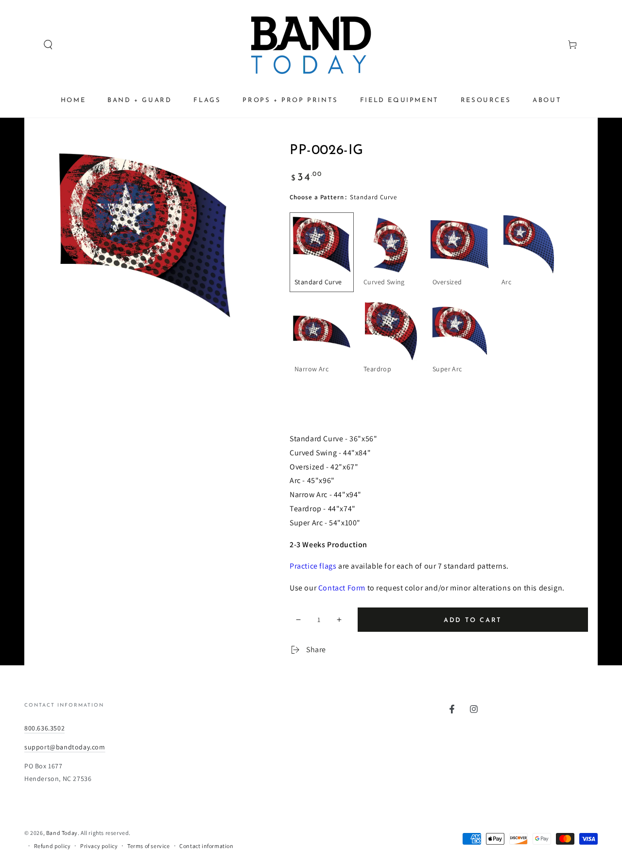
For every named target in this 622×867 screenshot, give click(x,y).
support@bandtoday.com (64, 747)
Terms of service (148, 846)
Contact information (206, 846)
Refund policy (52, 846)
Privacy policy (99, 846)
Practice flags (313, 566)
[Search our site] (29, 44)
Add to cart (473, 620)
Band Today (62, 832)
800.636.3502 (44, 728)
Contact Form (341, 588)
